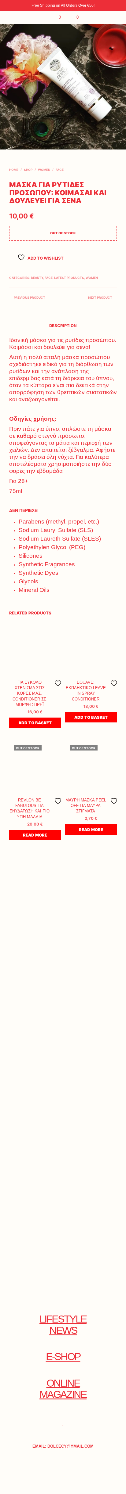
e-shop (63, 1356)
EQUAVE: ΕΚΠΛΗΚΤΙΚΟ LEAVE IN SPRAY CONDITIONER (86, 690)
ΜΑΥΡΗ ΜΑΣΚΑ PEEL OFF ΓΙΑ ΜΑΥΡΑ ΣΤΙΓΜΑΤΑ (85, 805)
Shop (28, 169)
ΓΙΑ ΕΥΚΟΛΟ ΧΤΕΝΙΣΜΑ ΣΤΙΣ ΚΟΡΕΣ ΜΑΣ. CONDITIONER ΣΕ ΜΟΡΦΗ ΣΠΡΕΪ (29, 693)
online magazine (63, 1388)
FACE (60, 169)
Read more (35, 835)
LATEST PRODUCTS (69, 277)
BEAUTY (37, 277)
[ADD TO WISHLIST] (58, 683)
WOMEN (44, 169)
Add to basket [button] (35, 722)
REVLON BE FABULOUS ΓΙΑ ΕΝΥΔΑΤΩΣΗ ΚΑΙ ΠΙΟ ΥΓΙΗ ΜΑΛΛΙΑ (29, 808)
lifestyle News (63, 1324)
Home (13, 169)
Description (63, 325)
